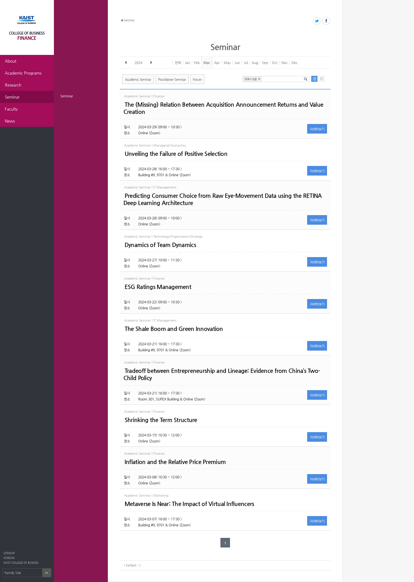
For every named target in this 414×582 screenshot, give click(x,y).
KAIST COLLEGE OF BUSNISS (21, 562)
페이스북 (326, 21)
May (227, 63)
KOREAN (9, 557)
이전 (126, 63)
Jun (237, 63)
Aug (255, 63)
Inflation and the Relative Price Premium (175, 462)
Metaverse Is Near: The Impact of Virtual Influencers (189, 503)
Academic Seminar (138, 79)
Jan (187, 63)
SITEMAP (9, 553)
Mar (206, 63)
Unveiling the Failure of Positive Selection (176, 153)
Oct (274, 63)
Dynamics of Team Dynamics (160, 244)
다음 (151, 63)
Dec (295, 63)
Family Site (13, 573)
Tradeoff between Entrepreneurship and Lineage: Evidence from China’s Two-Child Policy (221, 374)
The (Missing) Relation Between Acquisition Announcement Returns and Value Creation (223, 108)
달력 (321, 79)
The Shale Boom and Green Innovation (174, 328)
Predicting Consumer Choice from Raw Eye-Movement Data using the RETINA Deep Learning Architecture (222, 199)
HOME (122, 20)
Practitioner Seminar (172, 79)
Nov (285, 63)
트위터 (317, 21)
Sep (265, 63)
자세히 (317, 129)
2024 (138, 63)
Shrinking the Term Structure (161, 420)
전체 (178, 63)
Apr (217, 63)
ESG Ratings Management (158, 286)
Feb (197, 63)
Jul (246, 63)
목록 (314, 79)
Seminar (66, 96)
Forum (197, 79)
